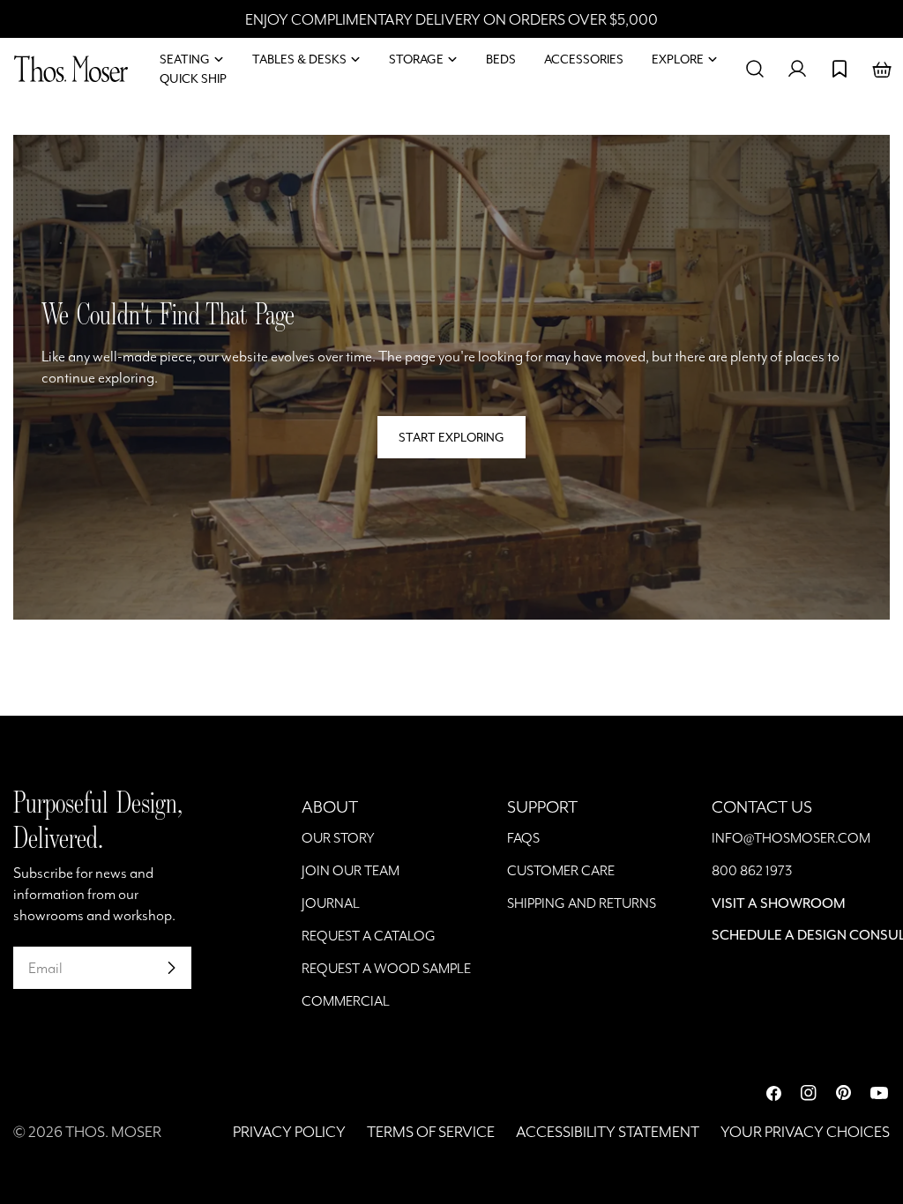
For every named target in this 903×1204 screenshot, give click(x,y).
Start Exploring (451, 437)
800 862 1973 (752, 870)
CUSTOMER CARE (561, 870)
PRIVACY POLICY (289, 1131)
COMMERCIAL (346, 1000)
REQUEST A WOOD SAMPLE (386, 968)
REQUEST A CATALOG (369, 935)
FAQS (523, 837)
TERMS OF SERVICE (431, 1131)
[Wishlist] (839, 68)
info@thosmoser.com (791, 837)
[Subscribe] (171, 967)
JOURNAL (331, 903)
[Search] (754, 68)
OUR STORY (338, 837)
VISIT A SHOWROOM (779, 903)
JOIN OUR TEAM (350, 870)
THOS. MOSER (113, 1131)
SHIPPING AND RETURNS (581, 903)
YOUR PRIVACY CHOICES (805, 1131)
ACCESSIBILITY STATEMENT (607, 1131)
